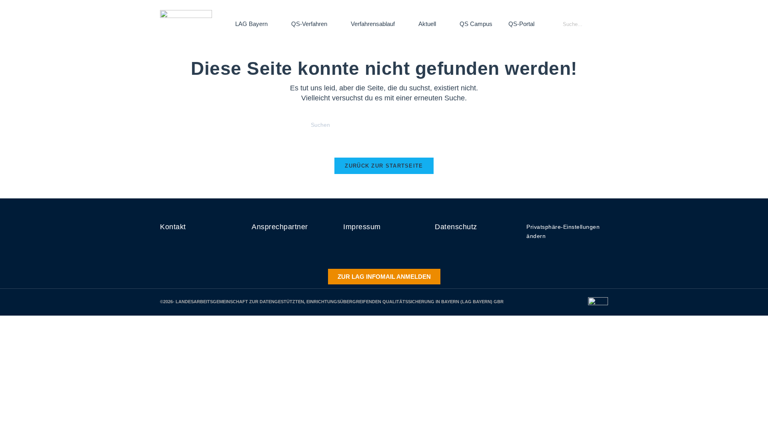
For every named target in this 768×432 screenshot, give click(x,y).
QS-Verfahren (309, 23)
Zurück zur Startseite (384, 166)
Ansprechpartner (280, 227)
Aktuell (427, 23)
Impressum (362, 227)
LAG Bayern (251, 23)
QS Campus (476, 23)
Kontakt (173, 227)
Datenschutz (456, 227)
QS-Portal (521, 23)
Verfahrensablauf (373, 23)
